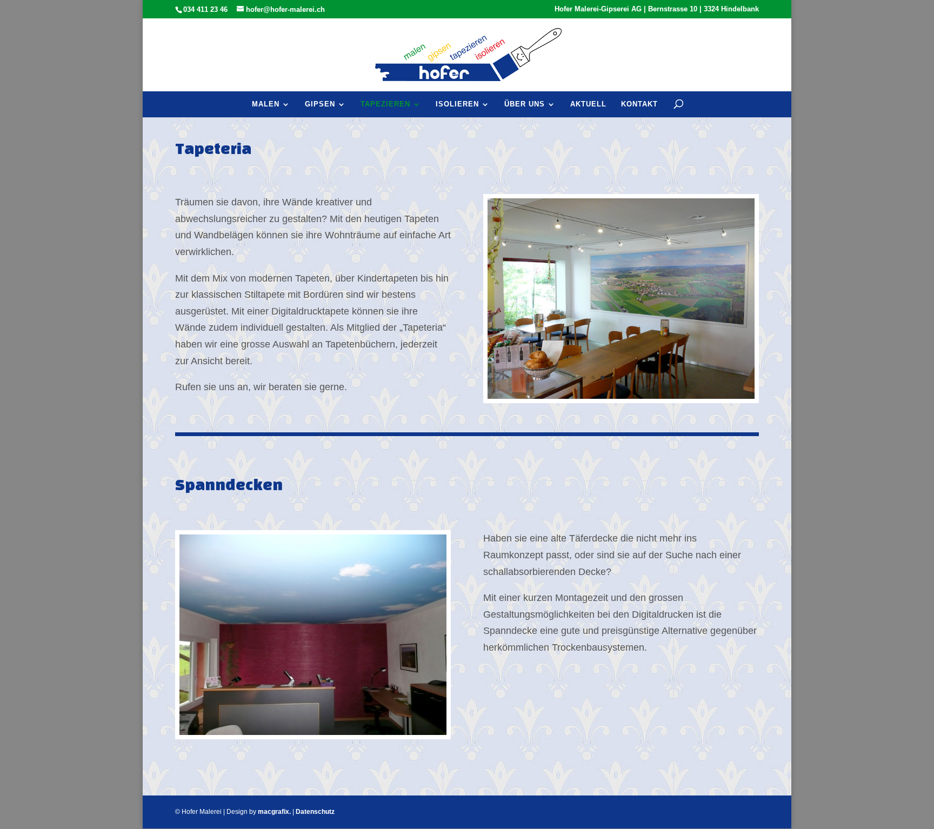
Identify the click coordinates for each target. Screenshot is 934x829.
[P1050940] (312, 731)
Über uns (524, 104)
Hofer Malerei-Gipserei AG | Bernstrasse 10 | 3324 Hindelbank (657, 9)
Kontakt (639, 104)
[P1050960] (621, 395)
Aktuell (588, 104)
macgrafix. (274, 811)
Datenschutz (315, 811)
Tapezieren (385, 104)
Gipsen (320, 104)
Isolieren (457, 104)
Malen (265, 104)
